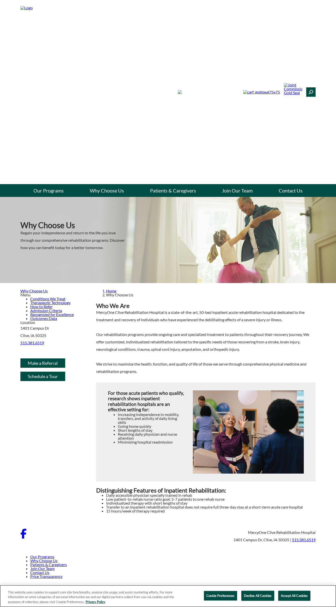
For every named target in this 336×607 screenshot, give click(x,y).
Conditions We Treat (47, 298)
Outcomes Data (43, 318)
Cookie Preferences (220, 595)
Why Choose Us (107, 190)
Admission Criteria (46, 310)
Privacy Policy (95, 602)
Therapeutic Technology (50, 302)
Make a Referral (43, 363)
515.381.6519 (32, 342)
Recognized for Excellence (52, 314)
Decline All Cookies (258, 595)
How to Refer (41, 306)
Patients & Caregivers (173, 190)
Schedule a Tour (43, 376)
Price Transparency (46, 576)
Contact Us (291, 190)
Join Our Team (237, 190)
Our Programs (48, 190)
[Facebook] (23, 537)
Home (111, 290)
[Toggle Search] (311, 92)
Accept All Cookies (294, 595)
